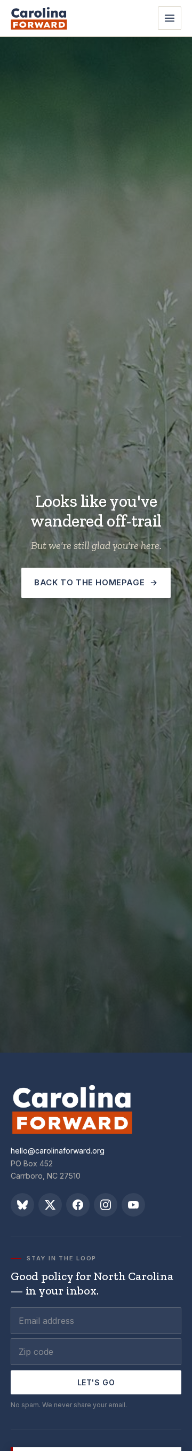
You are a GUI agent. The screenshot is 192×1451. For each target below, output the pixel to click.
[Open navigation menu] (169, 18)
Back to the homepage (96, 582)
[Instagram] (105, 1205)
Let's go (96, 1382)
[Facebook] (78, 1205)
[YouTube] (133, 1205)
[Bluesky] (22, 1205)
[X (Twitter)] (50, 1205)
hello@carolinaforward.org (58, 1150)
